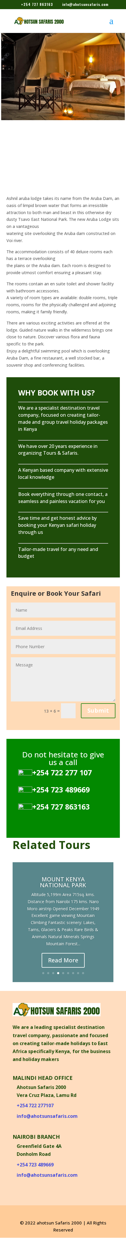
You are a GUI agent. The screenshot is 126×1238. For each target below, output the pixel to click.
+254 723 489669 (35, 1164)
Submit (98, 710)
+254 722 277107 (35, 1105)
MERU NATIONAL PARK (63, 896)
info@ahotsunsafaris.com (47, 1116)
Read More (63, 965)
